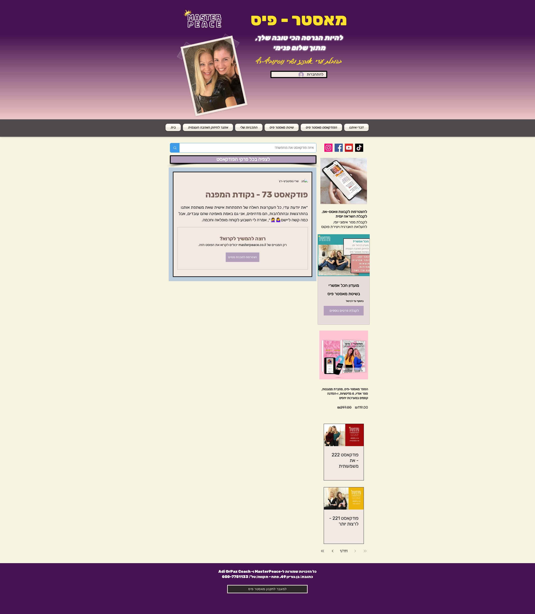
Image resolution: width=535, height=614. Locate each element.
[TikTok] (359, 148)
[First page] (365, 551)
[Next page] (332, 551)
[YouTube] (349, 148)
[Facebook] (339, 148)
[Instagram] (328, 148)
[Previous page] (355, 551)
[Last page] (322, 551)
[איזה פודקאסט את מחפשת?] (175, 147)
